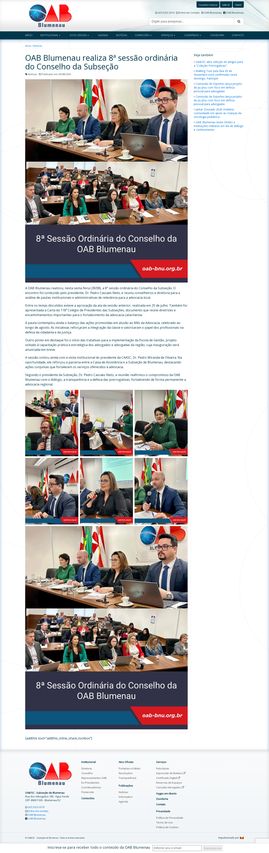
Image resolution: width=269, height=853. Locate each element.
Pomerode (87, 792)
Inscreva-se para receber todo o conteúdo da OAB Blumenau (98, 847)
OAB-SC (226, 4)
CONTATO (238, 35)
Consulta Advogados (169, 787)
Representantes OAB (94, 778)
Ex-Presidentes (90, 782)
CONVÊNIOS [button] (191, 35)
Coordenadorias (91, 787)
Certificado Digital (167, 778)
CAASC (238, 4)
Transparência (127, 778)
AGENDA (103, 35)
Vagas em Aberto (166, 793)
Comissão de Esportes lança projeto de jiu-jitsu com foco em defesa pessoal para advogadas (218, 87)
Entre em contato (38, 811)
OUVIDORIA (217, 35)
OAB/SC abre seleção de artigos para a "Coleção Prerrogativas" (218, 63)
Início (28, 46)
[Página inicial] (50, 15)
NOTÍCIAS (121, 35)
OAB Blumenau (213, 12)
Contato (161, 804)
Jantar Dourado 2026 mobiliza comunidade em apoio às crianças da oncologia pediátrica (217, 113)
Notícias (37, 46)
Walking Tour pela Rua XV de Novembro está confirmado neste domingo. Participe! (215, 74)
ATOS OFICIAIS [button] (78, 35)
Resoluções (126, 773)
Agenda (123, 801)
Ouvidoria (162, 799)
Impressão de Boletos (169, 773)
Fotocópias (162, 768)
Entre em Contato (189, 12)
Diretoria (86, 768)
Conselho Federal (208, 4)
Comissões (88, 798)
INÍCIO (28, 35)
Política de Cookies (167, 827)
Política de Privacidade (169, 817)
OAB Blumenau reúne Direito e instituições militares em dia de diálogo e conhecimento (218, 126)
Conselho (87, 773)
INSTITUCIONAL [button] (49, 35)
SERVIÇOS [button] (167, 35)
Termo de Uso (164, 822)
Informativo (126, 797)
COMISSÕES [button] (142, 35)
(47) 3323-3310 (166, 12)
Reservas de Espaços (169, 782)
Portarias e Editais (129, 768)
